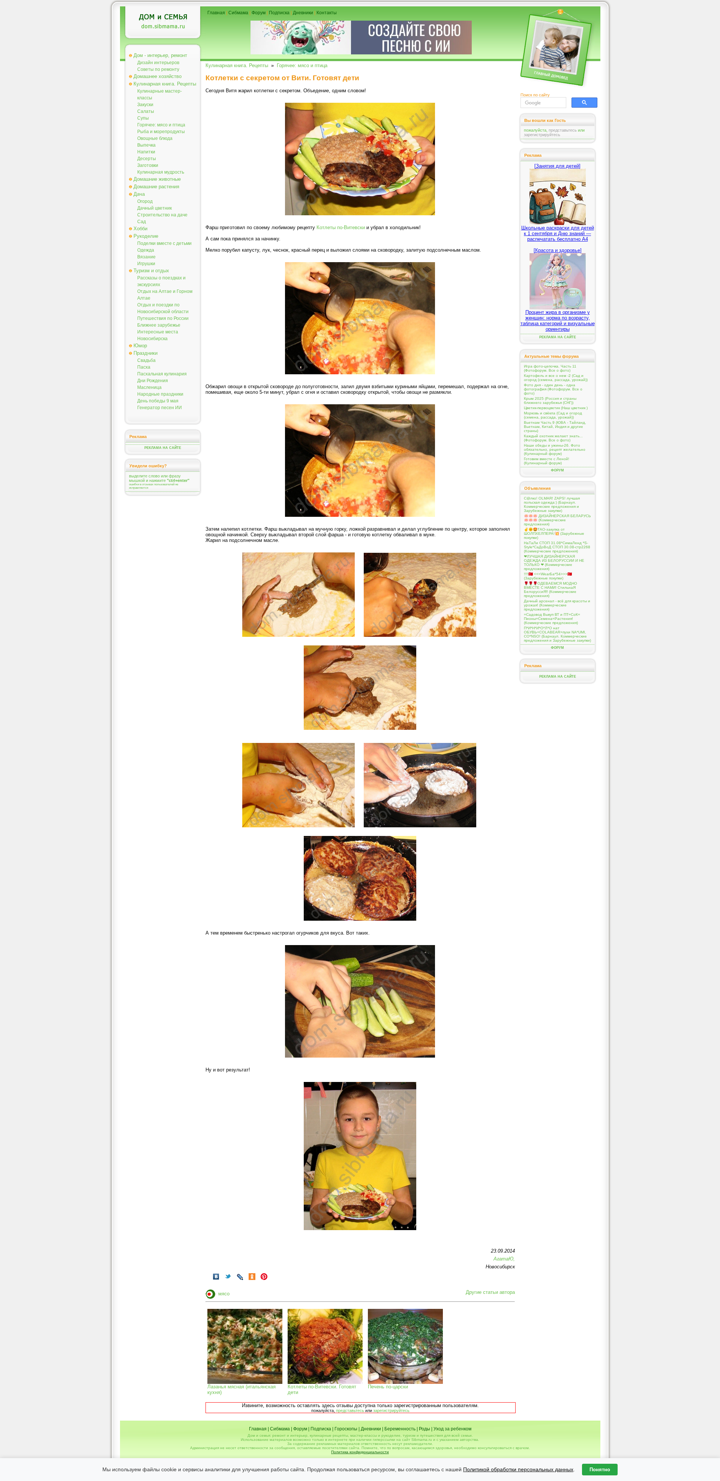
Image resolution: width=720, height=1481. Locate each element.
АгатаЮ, (504, 1259)
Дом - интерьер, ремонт (160, 55)
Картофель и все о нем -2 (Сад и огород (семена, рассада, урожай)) (556, 378)
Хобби (140, 228)
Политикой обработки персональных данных (518, 1469)
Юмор (140, 345)
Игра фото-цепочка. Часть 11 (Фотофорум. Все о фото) (550, 368)
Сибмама (238, 12)
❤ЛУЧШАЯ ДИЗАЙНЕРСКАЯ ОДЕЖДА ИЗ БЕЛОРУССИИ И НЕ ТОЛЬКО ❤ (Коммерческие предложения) (554, 562)
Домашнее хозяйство (158, 76)
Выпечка (146, 145)
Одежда (145, 250)
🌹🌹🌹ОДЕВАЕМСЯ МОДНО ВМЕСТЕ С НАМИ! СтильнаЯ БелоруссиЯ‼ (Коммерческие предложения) (550, 589)
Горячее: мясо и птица (161, 125)
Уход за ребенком (452, 1428)
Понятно (600, 1469)
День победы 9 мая (157, 401)
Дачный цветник (154, 208)
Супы (143, 118)
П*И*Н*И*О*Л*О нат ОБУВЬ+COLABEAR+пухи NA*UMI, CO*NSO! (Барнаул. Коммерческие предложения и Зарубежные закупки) (557, 634)
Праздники (146, 353)
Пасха (143, 367)
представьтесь (350, 1410)
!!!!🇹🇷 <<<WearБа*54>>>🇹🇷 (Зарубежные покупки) (548, 576)
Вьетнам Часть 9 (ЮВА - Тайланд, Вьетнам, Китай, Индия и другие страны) (555, 426)
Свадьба (146, 360)
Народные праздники (160, 394)
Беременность (400, 1428)
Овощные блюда (154, 138)
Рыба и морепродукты (161, 131)
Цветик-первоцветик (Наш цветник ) (556, 408)
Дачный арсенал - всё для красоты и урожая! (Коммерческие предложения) (557, 605)
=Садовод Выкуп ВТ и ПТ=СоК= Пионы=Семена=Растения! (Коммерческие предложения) (552, 618)
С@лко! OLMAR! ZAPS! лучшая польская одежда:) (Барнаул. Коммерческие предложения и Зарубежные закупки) (552, 504)
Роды (424, 1428)
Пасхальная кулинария (162, 374)
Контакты (326, 12)
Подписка (279, 12)
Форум (259, 12)
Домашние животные (157, 179)
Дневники (303, 12)
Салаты (145, 111)
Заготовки (147, 165)
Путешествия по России (163, 318)
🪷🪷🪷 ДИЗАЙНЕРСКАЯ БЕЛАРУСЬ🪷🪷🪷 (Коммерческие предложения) (557, 520)
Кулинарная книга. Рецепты (165, 84)
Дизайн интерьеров (158, 62)
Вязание (146, 257)
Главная (216, 12)
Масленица (149, 387)
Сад (141, 221)
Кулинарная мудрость (160, 172)
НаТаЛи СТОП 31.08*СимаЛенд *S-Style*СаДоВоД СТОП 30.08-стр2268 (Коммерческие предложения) (557, 547)
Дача (139, 194)
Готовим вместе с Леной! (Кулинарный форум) (546, 461)
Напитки (146, 152)
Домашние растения (156, 186)
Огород (145, 201)
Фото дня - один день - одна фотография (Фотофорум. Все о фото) (553, 389)
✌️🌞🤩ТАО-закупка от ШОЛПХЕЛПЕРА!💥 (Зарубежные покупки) (554, 533)
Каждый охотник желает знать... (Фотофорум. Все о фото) (553, 438)
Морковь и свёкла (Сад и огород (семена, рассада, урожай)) (553, 415)
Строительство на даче (162, 215)
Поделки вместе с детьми (164, 243)
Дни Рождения (152, 380)
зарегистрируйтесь (391, 1410)
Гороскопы (345, 1428)
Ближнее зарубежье (158, 325)
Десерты (146, 158)
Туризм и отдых (151, 270)
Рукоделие (146, 236)
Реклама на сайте (162, 448)
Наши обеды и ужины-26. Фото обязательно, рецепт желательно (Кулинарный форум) (554, 449)
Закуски (145, 104)
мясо (224, 1293)
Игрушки (146, 263)
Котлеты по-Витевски (340, 227)
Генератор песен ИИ (159, 407)
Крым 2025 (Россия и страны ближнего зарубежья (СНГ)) (550, 400)
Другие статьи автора (490, 1292)
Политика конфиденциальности (360, 1452)
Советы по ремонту (158, 69)
